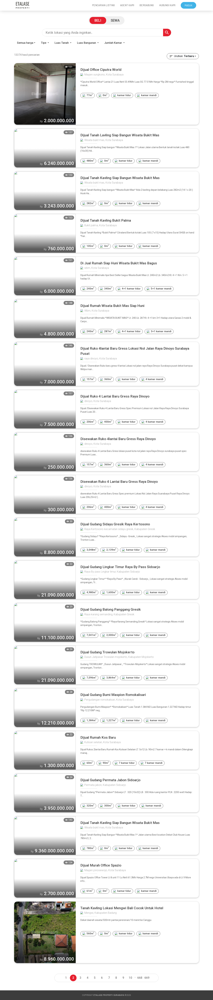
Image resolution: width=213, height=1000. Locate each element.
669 (146, 977)
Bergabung (146, 5)
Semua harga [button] (25, 42)
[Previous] (59, 978)
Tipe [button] (44, 42)
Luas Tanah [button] (62, 42)
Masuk (188, 5)
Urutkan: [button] (184, 56)
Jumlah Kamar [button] (113, 42)
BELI (98, 20)
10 (130, 977)
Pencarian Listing (103, 5)
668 (139, 977)
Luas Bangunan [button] (87, 42)
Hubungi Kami (167, 5)
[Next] (154, 978)
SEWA (115, 20)
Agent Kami (127, 5)
